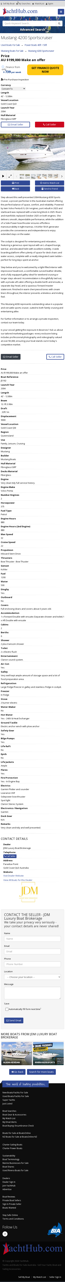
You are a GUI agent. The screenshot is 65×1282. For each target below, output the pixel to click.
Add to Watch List (50, 182)
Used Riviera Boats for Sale (15, 1170)
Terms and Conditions (13, 1218)
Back (16, 188)
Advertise (7, 1189)
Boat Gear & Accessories (14, 1114)
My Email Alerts (9, 1122)
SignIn (46, 4)
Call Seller (50, 124)
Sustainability (8, 1155)
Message (9, 984)
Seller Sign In (55, 1277)
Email (7, 945)
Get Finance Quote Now (45, 70)
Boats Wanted (9, 1207)
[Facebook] (5, 1233)
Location (8, 971)
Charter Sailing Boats (12, 1144)
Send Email (15, 1020)
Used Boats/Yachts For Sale (15, 1096)
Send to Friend (51, 188)
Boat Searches (9, 1111)
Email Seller (16, 124)
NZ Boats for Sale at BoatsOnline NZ (19, 1136)
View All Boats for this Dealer (17, 880)
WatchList (39, 3)
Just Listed (7, 1103)
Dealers (6, 1178)
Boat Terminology (10, 1159)
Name (7, 933)
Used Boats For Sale (10, 45)
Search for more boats (41, 1071)
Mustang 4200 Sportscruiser (41, 50)
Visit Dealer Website (13, 875)
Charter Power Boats (12, 1148)
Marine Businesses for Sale (15, 1163)
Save (6, 1003)
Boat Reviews (8, 1196)
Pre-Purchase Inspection (16, 79)
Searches (24, 3)
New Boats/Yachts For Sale (15, 1092)
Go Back (18, 1071)
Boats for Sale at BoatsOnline (16, 1133)
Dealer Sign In (8, 1182)
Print (16, 182)
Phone (7, 958)
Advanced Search (32, 29)
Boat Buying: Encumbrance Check (18, 1125)
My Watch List (8, 1118)
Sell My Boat (8, 3)
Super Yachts (8, 1099)
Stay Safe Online (10, 1215)
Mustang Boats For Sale (12, 50)
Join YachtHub (9, 1185)
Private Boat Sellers (11, 1200)
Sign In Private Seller (11, 1204)
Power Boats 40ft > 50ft (35, 45)
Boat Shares (8, 1166)
